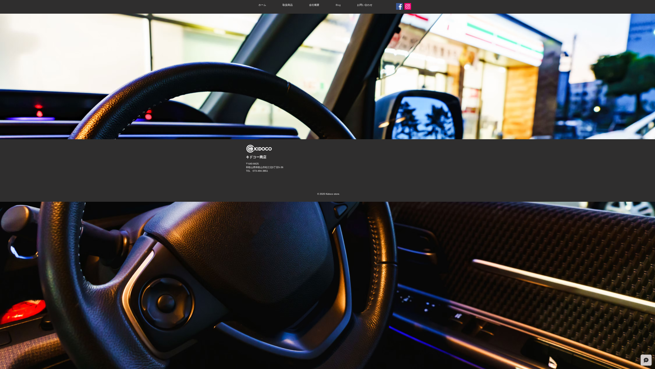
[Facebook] (399, 6)
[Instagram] (407, 6)
